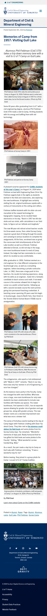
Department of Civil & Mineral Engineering (18, 22)
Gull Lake (12, 515)
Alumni (14, 512)
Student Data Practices (11, 604)
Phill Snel (29, 30)
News (20, 512)
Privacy (5, 599)
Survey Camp (34, 515)
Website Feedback (9, 609)
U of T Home (7, 589)
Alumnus (38, 512)
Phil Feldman (22, 515)
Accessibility (7, 594)
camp (6, 515)
